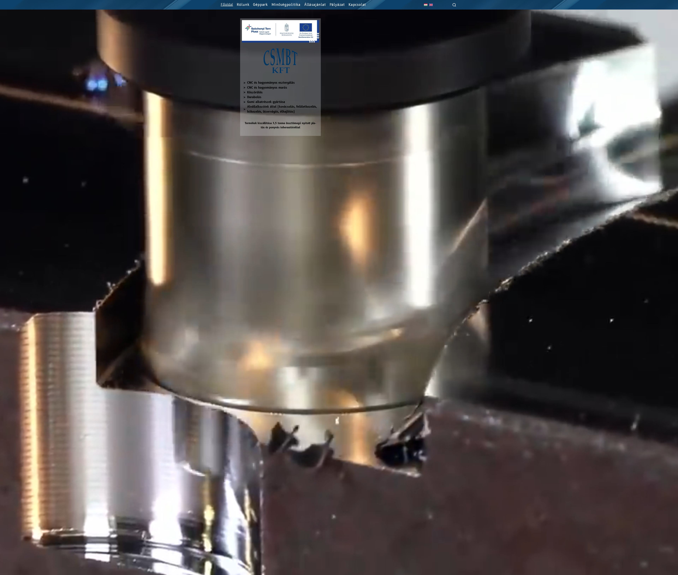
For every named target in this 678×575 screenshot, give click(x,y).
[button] (450, 5)
